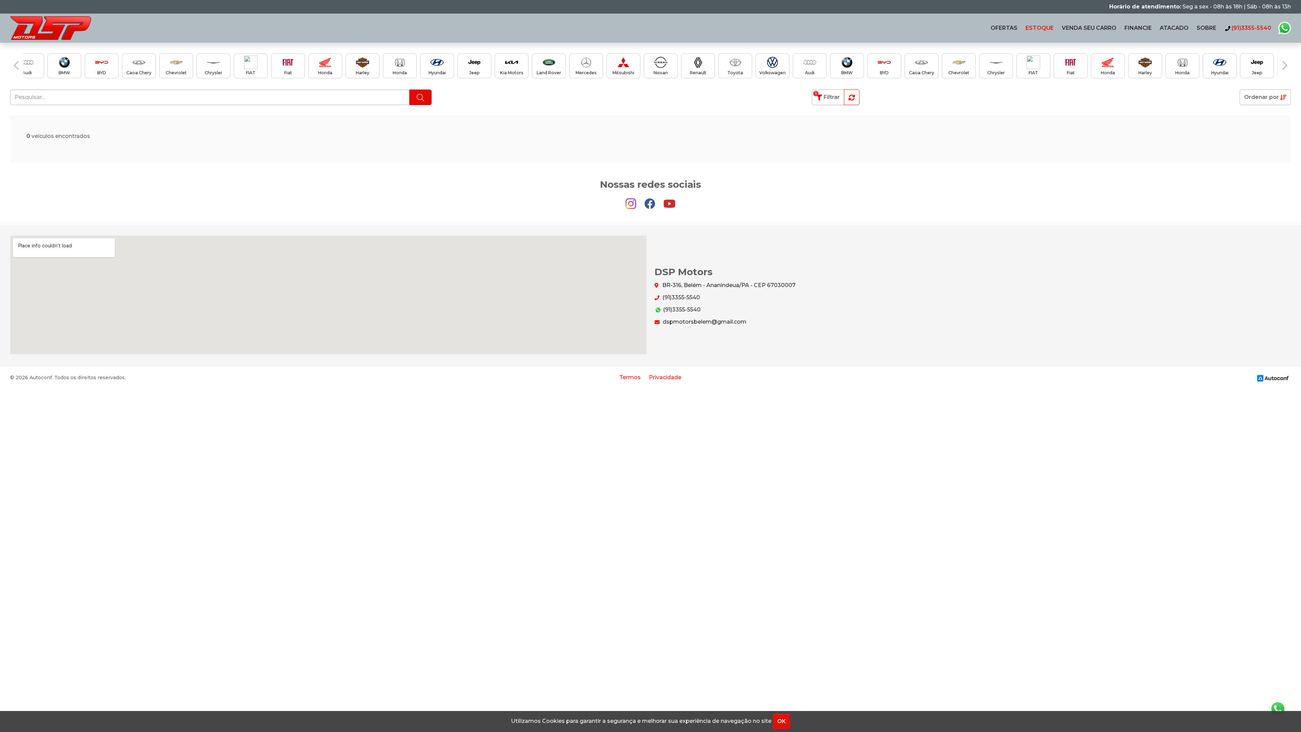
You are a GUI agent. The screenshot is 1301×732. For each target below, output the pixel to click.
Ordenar (1261, 97)
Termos (630, 377)
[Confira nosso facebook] (650, 201)
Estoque (1040, 28)
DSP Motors (50, 28)
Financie (1138, 28)
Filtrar (827, 95)
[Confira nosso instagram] (631, 201)
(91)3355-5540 (680, 297)
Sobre (1206, 28)
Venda (1089, 28)
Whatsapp (1284, 28)
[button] (16, 65)
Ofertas (1004, 28)
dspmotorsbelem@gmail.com (703, 322)
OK (781, 721)
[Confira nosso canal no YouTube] (669, 201)
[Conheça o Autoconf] (1273, 378)
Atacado (1174, 28)
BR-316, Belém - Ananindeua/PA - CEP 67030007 (728, 285)
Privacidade (665, 377)
